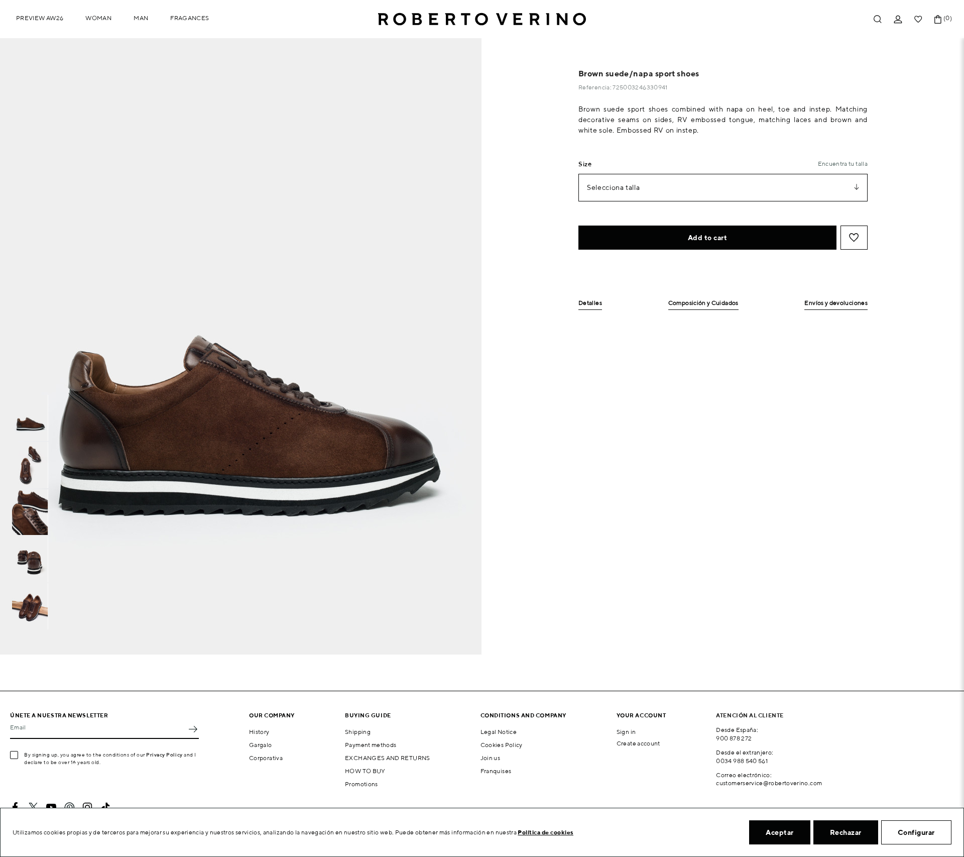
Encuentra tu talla (843, 163)
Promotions (361, 784)
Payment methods (370, 744)
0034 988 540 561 (742, 761)
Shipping (358, 731)
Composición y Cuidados (703, 303)
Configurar (916, 832)
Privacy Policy (164, 755)
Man (141, 18)
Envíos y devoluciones (836, 303)
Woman (98, 18)
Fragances (189, 18)
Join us (490, 758)
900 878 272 (734, 738)
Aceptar (780, 832)
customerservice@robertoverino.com (769, 783)
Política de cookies (545, 832)
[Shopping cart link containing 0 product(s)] (937, 19)
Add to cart (708, 238)
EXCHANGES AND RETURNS (387, 758)
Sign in (626, 731)
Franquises (496, 771)
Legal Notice (498, 731)
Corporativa (266, 758)
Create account (638, 743)
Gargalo (260, 744)
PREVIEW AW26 (39, 18)
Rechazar (846, 832)
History (259, 731)
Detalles (590, 303)
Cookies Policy (501, 744)
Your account (641, 715)
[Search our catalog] (878, 19)
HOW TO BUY (365, 771)
